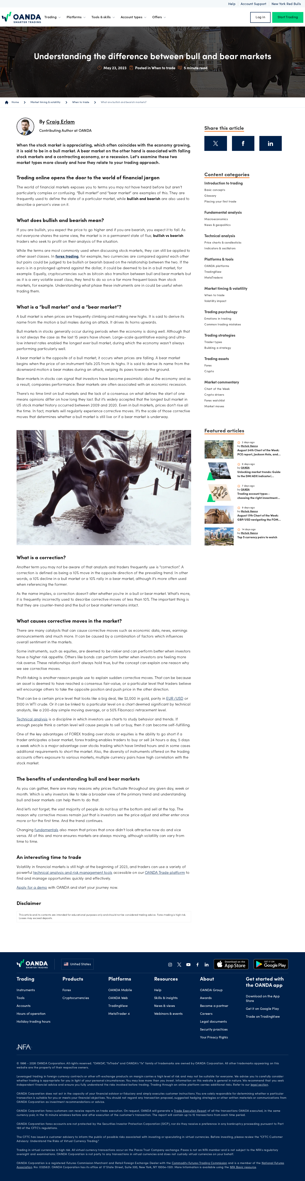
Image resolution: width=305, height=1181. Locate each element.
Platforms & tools (218, 234)
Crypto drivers (214, 369)
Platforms (74, 17)
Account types (131, 17)
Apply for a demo (32, 863)
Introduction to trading (223, 158)
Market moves (214, 381)
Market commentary (221, 357)
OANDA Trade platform (165, 848)
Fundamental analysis (223, 187)
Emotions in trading (217, 293)
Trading (50, 17)
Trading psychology (220, 287)
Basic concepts (214, 165)
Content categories (226, 149)
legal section (259, 1059)
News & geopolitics (217, 200)
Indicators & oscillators (219, 223)
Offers (157, 17)
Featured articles (224, 405)
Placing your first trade (220, 176)
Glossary (210, 170)
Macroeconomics (216, 194)
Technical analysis (32, 694)
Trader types (213, 317)
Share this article (224, 102)
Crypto (209, 346)
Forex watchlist (214, 375)
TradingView (212, 246)
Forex (208, 340)
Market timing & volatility (45, 77)
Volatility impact (215, 276)
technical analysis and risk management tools (72, 848)
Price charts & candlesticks (222, 217)
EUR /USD (174, 673)
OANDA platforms (216, 241)
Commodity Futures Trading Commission (199, 1138)
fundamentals (46, 805)
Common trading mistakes (222, 299)
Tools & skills (101, 17)
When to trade (80, 77)
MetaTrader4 (213, 252)
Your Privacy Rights (214, 1012)
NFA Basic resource (243, 1142)
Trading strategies (219, 310)
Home (15, 77)
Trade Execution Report (190, 1085)
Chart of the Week (217, 364)
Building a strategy (217, 322)
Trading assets (216, 334)
